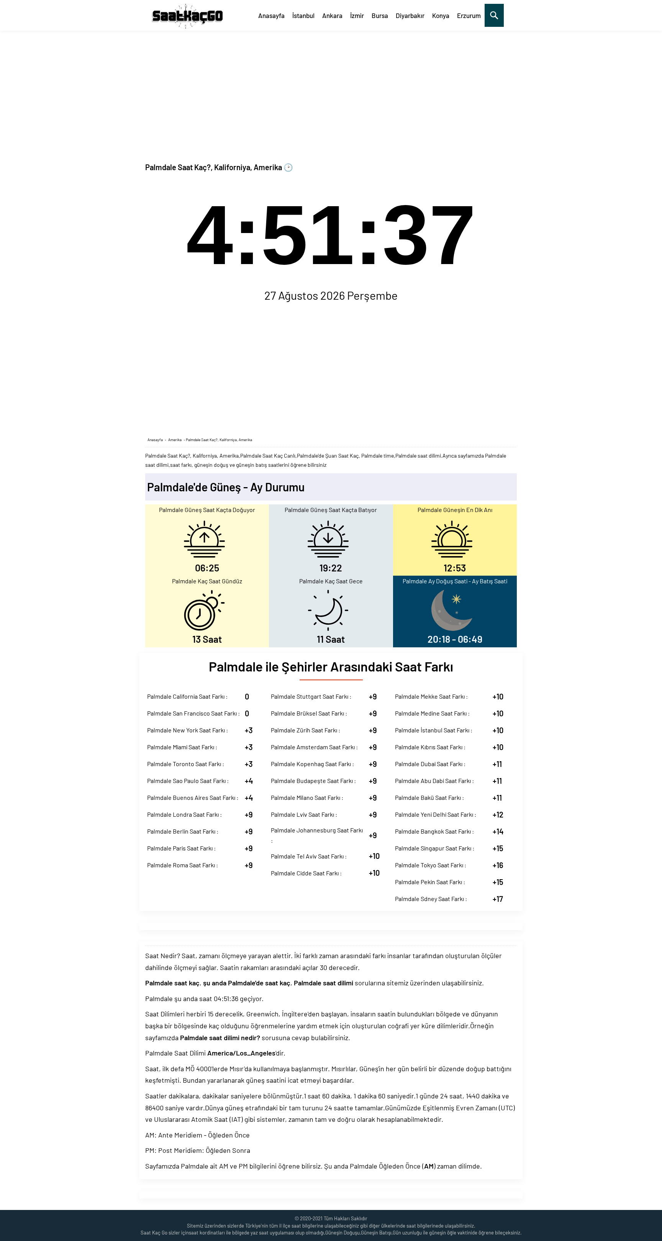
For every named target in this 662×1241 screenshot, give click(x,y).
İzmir (357, 15)
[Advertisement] (331, 88)
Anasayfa (271, 15)
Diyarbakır (410, 15)
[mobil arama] (494, 15)
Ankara (332, 15)
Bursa (380, 15)
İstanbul (303, 15)
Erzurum (469, 15)
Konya (440, 15)
